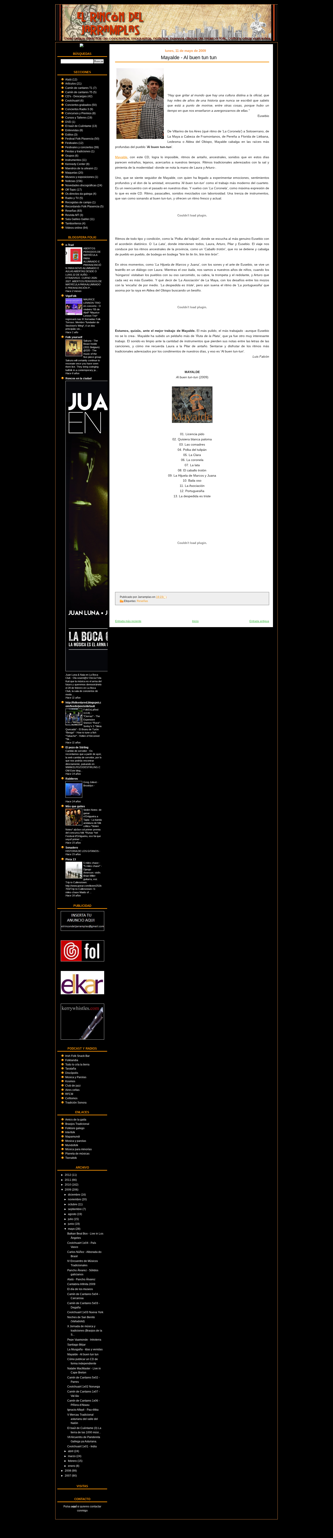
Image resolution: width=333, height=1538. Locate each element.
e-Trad (69, 244)
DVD (68, 121)
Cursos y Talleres (76, 117)
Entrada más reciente (128, 621)
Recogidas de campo (78, 202)
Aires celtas (72, 1089)
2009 (68, 1189)
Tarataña (70, 1068)
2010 (68, 1184)
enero (72, 1465)
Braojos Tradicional (77, 1123)
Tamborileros (73, 223)
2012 (68, 1174)
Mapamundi (72, 1136)
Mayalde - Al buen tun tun (83, 1354)
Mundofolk (71, 1145)
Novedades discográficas (81, 185)
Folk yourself (73, 337)
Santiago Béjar (76, 1344)
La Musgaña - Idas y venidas (85, 1349)
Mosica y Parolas (75, 1077)
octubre (73, 1204)
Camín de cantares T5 (78, 92)
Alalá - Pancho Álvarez (81, 1279)
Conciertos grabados (78, 104)
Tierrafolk (71, 1157)
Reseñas (70, 210)
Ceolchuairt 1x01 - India (82, 1446)
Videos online (73, 227)
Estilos (69, 134)
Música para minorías (78, 1149)
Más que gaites (75, 806)
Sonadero (71, 847)
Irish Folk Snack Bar (77, 1055)
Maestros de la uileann (79, 168)
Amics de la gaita (75, 1119)
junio (71, 1223)
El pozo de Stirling (76, 747)
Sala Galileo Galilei (77, 219)
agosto (72, 1214)
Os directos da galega (78, 193)
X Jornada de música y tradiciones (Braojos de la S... (84, 1330)
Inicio (195, 621)
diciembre (74, 1194)
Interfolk (70, 1132)
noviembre (75, 1199)
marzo (72, 1456)
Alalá (68, 79)
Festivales (71, 142)
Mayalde (121, 157)
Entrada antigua (259, 621)
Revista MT (72, 214)
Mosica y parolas (75, 1140)
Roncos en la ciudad (78, 378)
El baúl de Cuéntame (78, 125)
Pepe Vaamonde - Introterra (84, 1339)
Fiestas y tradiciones (77, 151)
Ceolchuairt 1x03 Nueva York (85, 1312)
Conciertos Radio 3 (77, 109)
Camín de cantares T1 (78, 87)
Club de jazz (73, 1085)
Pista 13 (70, 859)
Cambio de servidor (76, 751)
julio (71, 1219)
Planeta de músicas (77, 1153)
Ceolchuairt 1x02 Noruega (83, 1386)
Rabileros (71, 778)
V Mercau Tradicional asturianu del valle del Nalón (82, 1418)
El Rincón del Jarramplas (68, 7)
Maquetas (71, 172)
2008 (68, 1470)
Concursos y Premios (78, 113)
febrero (72, 1460)
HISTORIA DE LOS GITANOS (82, 851)
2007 (68, 1475)
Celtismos (71, 1098)
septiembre (75, 1209)
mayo (71, 1228)
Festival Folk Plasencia (79, 138)
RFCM (69, 1093)
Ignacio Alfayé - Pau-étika (83, 1409)
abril (71, 1451)
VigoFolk (71, 295)
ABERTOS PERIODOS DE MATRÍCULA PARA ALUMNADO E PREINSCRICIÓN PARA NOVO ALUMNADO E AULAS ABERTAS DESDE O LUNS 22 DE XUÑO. (83, 261)
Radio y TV (72, 197)
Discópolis (71, 1072)
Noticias (70, 181)
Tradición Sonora (76, 1102)
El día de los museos (80, 1289)
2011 (68, 1179)
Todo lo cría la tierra (77, 1064)
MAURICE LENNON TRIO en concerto (92, 302)
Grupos (69, 155)
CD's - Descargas (76, 96)
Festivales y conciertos (79, 147)
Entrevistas (72, 130)
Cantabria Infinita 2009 (81, 1284)
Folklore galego (74, 1128)
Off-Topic (70, 189)
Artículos (70, 83)
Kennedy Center (75, 164)
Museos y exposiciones (79, 176)
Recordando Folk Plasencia (82, 206)
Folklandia (71, 1060)
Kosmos (70, 1081)
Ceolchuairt (72, 100)
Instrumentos (73, 159)
